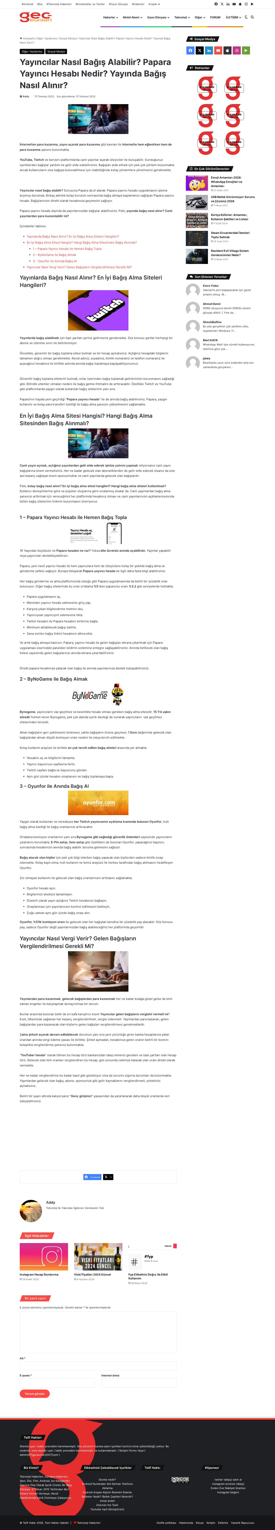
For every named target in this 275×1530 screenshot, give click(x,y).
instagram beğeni (228, 1492)
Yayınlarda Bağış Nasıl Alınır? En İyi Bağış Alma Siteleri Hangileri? (73, 236)
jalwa (206, 358)
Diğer (198, 17)
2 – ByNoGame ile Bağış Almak (54, 255)
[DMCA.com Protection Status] (158, 1482)
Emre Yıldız (211, 285)
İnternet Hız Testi (107, 1505)
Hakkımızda (186, 1522)
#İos (39, 4)
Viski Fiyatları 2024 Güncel (92, 1274)
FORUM (215, 17)
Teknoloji (180, 17)
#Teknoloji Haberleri (59, 4)
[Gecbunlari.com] (36, 17)
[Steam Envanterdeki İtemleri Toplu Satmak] (197, 238)
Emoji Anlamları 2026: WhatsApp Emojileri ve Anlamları (226, 182)
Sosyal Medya (68, 38)
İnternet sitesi (110, 1375)
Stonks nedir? (107, 1479)
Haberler (109, 17)
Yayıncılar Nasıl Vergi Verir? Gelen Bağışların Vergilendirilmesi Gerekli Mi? (79, 267)
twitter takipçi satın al (228, 1479)
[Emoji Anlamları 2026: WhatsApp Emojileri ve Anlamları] (197, 183)
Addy (26, 96)
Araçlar (152, 4)
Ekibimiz (223, 1522)
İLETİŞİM (232, 17)
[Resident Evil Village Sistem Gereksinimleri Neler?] (197, 256)
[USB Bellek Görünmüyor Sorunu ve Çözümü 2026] (197, 202)
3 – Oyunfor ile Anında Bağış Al (55, 261)
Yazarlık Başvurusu (242, 1522)
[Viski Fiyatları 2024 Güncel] (98, 1256)
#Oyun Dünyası (118, 4)
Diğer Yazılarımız (47, 38)
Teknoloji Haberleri (88, 1522)
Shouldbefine (212, 322)
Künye (200, 1522)
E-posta (26, 1375)
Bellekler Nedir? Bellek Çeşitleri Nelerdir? (107, 1496)
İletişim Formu (128, 1450)
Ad (22, 1358)
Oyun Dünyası (156, 17)
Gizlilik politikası (166, 1522)
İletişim (211, 1522)
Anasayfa (28, 38)
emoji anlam (107, 1500)
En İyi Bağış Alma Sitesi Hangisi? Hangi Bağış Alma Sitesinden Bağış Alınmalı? (82, 242)
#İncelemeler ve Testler (90, 4)
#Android (27, 4)
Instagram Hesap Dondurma (39, 1274)
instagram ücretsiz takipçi (228, 1483)
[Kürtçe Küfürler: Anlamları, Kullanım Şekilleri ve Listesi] (197, 220)
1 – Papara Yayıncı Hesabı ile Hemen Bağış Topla (67, 249)
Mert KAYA (210, 340)
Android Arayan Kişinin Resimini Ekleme (107, 1492)
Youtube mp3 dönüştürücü (107, 1509)
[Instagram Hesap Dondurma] (44, 1256)
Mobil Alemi (131, 17)
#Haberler (138, 4)
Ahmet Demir (212, 304)
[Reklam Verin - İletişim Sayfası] (207, 89)
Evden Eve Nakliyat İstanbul (228, 1488)
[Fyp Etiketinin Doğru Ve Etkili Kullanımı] (152, 1256)
